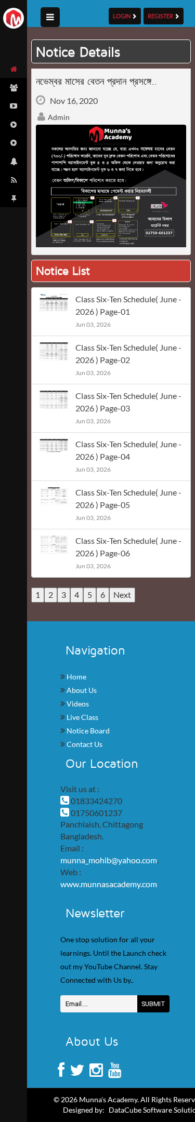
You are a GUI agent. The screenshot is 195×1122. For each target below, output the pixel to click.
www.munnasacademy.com (108, 884)
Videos (77, 703)
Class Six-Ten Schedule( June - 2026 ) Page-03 (128, 402)
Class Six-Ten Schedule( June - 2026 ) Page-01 (128, 305)
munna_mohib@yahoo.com (108, 860)
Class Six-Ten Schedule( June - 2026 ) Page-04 (128, 450)
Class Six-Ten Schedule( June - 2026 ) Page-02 (128, 353)
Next (122, 594)
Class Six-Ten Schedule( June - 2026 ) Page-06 (128, 547)
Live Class (81, 717)
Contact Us (83, 744)
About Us (81, 690)
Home (75, 676)
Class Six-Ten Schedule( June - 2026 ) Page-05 (128, 498)
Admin (58, 117)
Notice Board (87, 730)
